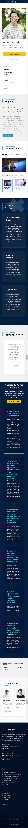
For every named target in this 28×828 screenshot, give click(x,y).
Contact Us (6, 799)
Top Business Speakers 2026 (10, 772)
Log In (5, 808)
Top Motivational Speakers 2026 (11, 776)
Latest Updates (7, 797)
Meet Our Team (7, 795)
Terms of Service (14, 824)
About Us (6, 793)
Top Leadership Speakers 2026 (10, 778)
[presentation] (27, 357)
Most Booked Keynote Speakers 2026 (12, 774)
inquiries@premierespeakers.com (13, 755)
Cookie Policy (17, 822)
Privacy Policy (9, 822)
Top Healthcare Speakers (9, 782)
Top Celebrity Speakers (9, 780)
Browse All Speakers (8, 784)
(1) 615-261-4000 (10, 752)
